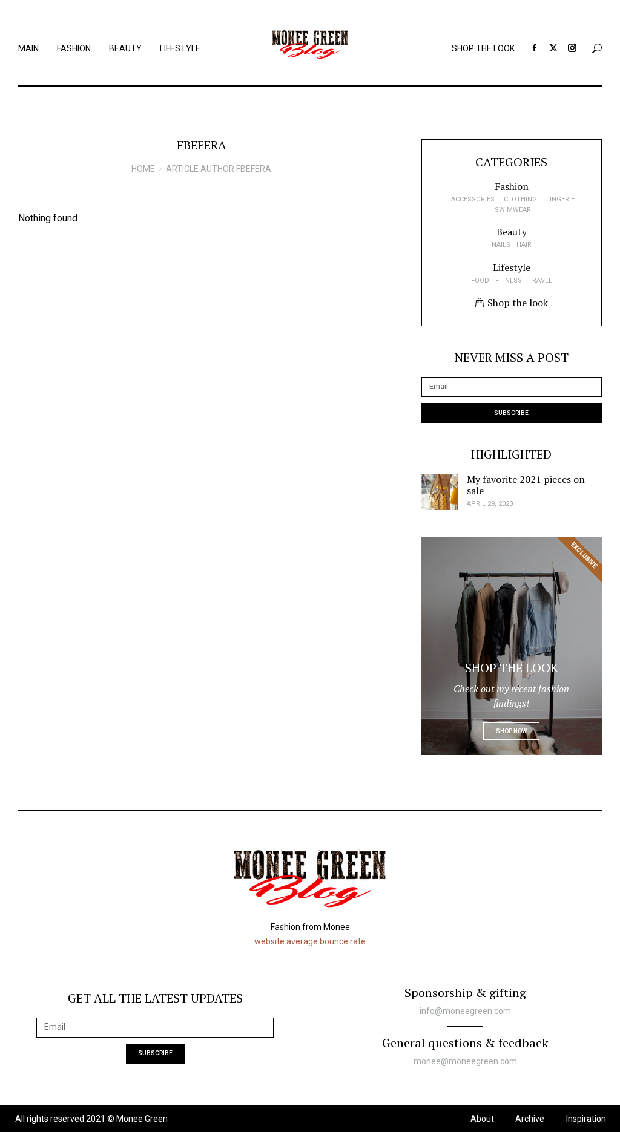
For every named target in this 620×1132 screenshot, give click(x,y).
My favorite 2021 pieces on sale (526, 485)
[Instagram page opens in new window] (572, 48)
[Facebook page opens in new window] (534, 48)
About (482, 1118)
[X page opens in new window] (553, 48)
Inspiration (586, 1118)
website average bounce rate (310, 941)
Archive (529, 1118)
